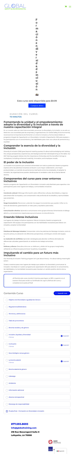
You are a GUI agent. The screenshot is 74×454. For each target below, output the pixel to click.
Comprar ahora (37, 105)
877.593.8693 (19, 424)
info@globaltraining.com (24, 428)
